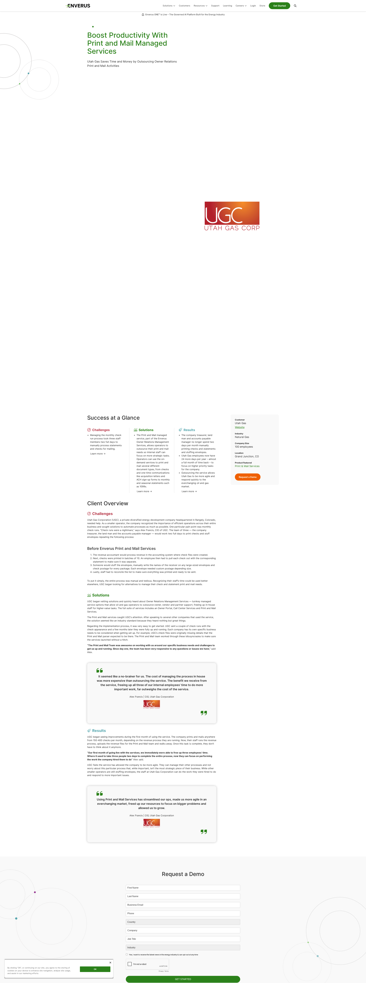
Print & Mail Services (247, 466)
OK (95, 969)
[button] (295, 6)
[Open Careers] (246, 5)
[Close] (110, 962)
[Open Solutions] (174, 5)
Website (239, 427)
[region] (59, 968)
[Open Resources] (206, 5)
